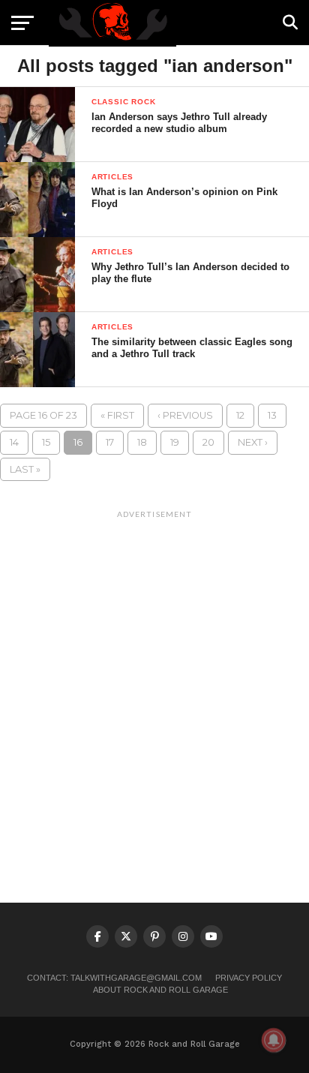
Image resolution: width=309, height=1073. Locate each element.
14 (14, 442)
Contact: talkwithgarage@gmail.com (114, 977)
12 (240, 415)
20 (208, 442)
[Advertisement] (154, 680)
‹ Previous (185, 415)
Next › (253, 442)
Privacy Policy (248, 977)
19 (174, 442)
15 (46, 442)
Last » (25, 469)
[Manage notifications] (274, 1040)
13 (272, 415)
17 (110, 442)
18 (142, 442)
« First (117, 415)
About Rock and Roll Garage (160, 989)
